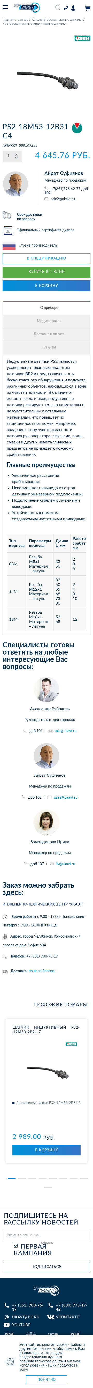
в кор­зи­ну (46, 1150)
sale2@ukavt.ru (63, 199)
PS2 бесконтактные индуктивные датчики (34, 23)
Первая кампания (33, 1250)
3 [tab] (32, 1178)
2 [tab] (22, 1178)
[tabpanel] (46, 1091)
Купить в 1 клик (47, 272)
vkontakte (67, 1317)
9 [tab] (48, 1187)
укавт (46, 1291)
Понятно (46, 1380)
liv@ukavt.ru (65, 864)
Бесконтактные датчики (64, 19)
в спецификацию (46, 258)
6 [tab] (63, 1178)
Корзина (87, 8)
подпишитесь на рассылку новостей (41, 1219)
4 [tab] (43, 1178)
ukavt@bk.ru (26, 1317)
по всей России (41, 971)
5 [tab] (53, 1178)
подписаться (46, 1267)
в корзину (46, 286)
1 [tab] (12, 1178)
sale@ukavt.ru (65, 731)
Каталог (37, 19)
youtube (21, 1325)
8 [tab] (84, 1178)
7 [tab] (74, 1178)
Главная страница (15, 19)
